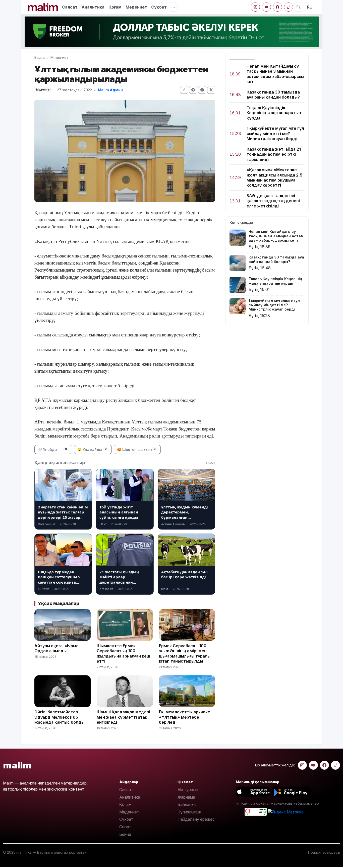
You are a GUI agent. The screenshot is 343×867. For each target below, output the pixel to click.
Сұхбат (126, 819)
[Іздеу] (298, 7)
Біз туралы (188, 789)
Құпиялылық (189, 811)
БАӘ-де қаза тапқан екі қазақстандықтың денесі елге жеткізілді (273, 200)
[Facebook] (277, 7)
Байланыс (187, 804)
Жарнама (186, 797)
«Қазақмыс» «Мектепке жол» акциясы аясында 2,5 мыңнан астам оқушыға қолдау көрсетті (274, 177)
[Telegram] (193, 90)
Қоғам (115, 7)
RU (309, 7)
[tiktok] (288, 7)
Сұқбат (159, 7)
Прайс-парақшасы (324, 852)
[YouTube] (266, 7)
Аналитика (93, 7)
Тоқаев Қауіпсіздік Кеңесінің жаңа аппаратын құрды (274, 112)
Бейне (125, 834)
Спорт (125, 826)
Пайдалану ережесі (196, 819)
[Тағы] (173, 7)
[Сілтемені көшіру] (184, 90)
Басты (39, 57)
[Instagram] (255, 7)
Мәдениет (136, 7)
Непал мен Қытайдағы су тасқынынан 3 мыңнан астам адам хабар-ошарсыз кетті (275, 74)
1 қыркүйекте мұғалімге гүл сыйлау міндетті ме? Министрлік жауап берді (275, 133)
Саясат (70, 7)
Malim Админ (110, 90)
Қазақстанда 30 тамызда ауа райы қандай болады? (273, 95)
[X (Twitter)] (211, 90)
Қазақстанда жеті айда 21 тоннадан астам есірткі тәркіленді (274, 154)
